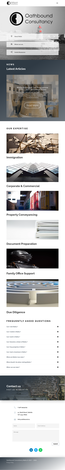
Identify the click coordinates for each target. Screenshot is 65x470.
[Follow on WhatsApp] (40, 450)
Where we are (18, 44)
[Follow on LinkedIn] (31, 450)
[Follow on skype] (36, 450)
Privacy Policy (10, 462)
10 (38, 114)
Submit (55, 444)
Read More (32, 105)
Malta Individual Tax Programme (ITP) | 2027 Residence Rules (32, 88)
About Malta (18, 36)
